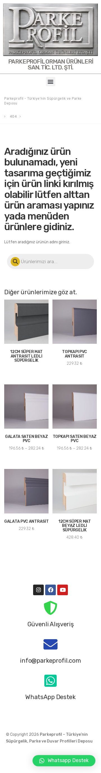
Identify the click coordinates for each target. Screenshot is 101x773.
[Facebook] (50, 590)
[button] (50, 81)
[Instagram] (38, 590)
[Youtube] (62, 590)
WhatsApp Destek (50, 696)
